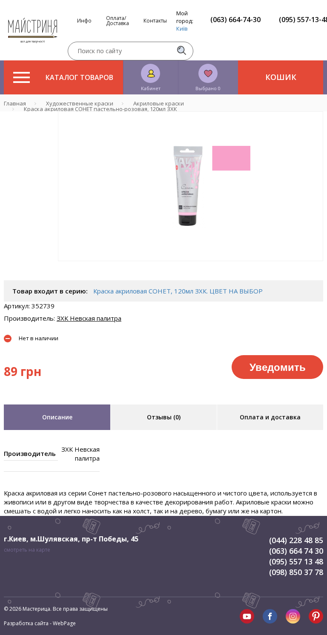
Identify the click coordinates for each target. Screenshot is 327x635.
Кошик (280, 77)
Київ (182, 28)
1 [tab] (190, 267)
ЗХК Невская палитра (89, 318)
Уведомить (278, 366)
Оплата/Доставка (117, 21)
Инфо (84, 20)
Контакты (155, 20)
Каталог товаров (79, 77)
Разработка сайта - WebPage (40, 623)
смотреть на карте (27, 549)
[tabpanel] (190, 186)
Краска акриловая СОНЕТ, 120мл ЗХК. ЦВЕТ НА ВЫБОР (178, 291)
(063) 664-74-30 (235, 19)
